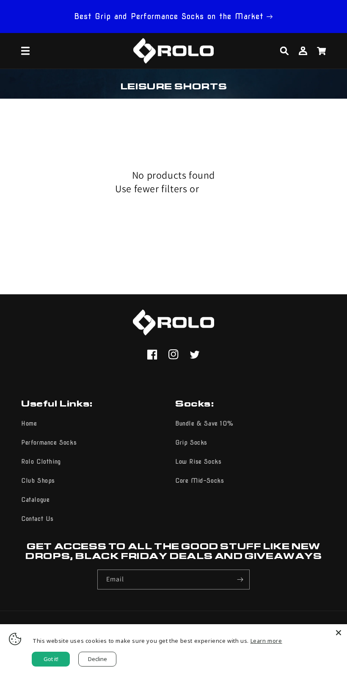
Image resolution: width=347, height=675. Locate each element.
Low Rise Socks (198, 461)
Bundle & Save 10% (204, 423)
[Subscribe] (240, 579)
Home (29, 423)
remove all (216, 190)
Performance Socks (49, 442)
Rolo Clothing (41, 461)
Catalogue (35, 499)
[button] (25, 50)
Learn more (266, 641)
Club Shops (38, 480)
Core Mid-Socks (199, 480)
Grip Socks (191, 442)
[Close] (338, 632)
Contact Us (37, 518)
